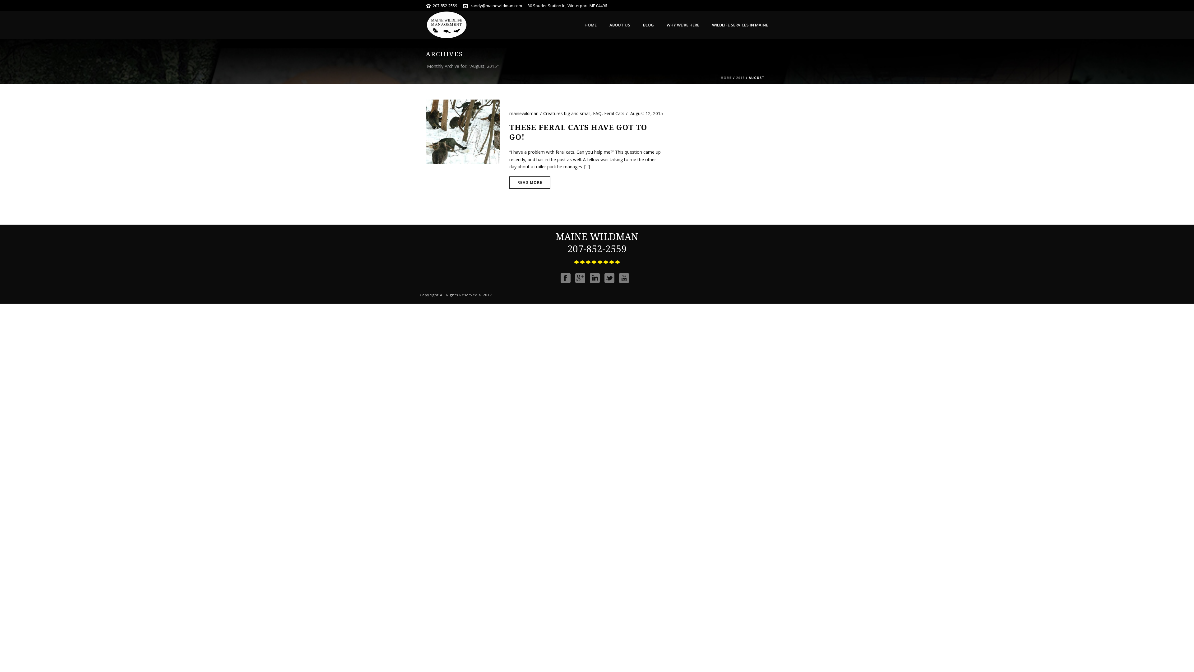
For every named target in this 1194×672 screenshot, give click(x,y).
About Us (619, 25)
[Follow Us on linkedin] (595, 278)
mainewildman (524, 113)
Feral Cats (614, 113)
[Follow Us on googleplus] (580, 278)
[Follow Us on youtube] (624, 278)
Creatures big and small (566, 113)
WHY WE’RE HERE (683, 25)
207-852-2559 (445, 5)
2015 (740, 78)
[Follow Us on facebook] (566, 278)
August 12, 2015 (646, 113)
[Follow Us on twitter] (609, 278)
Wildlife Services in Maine (740, 25)
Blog (648, 25)
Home (591, 25)
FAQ (597, 113)
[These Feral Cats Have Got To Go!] (463, 131)
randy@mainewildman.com (496, 5)
